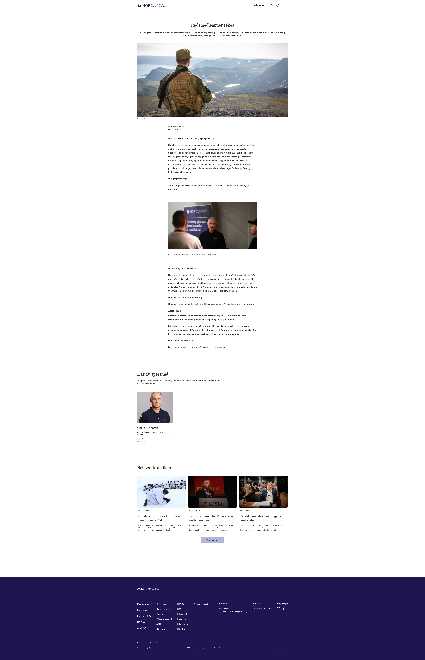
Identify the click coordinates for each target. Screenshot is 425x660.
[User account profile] (271, 5)
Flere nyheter (212, 540)
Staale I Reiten (155, 642)
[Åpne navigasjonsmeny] (284, 5)
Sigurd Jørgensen (155, 647)
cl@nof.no (206, 347)
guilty (285, 647)
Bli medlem (259, 5)
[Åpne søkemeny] (277, 5)
